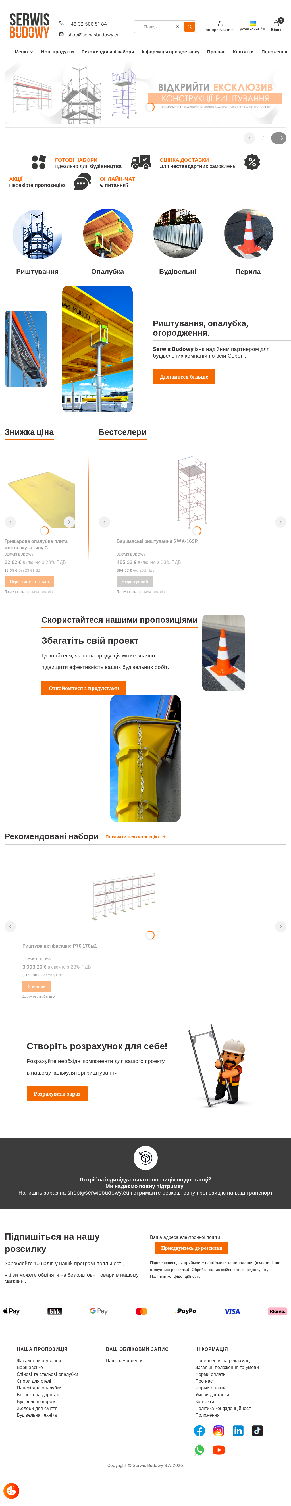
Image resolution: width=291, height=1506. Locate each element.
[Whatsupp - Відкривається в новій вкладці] (199, 1450)
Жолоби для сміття (37, 1408)
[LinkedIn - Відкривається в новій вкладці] (238, 1431)
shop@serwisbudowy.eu (93, 35)
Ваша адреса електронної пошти (185, 1237)
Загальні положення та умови (227, 1367)
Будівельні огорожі (37, 1401)
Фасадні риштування (39, 1360)
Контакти (204, 1401)
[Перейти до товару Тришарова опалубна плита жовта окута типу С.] (40, 492)
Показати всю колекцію (132, 837)
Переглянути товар (29, 581)
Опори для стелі (34, 1381)
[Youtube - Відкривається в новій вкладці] (219, 1450)
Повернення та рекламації (223, 1360)
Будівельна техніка (37, 1415)
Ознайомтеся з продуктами (84, 688)
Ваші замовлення (125, 1360)
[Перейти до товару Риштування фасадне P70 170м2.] (121, 897)
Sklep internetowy (139, 1497)
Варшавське (30, 1367)
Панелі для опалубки (39, 1388)
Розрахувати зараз (57, 1093)
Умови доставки (212, 1394)
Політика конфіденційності (223, 1408)
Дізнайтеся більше (184, 376)
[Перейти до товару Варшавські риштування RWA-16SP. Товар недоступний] (193, 492)
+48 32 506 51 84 (87, 24)
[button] (189, 27)
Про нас (204, 1381)
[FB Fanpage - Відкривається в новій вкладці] (199, 1431)
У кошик (36, 986)
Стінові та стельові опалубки (47, 1374)
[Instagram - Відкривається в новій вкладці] (219, 1431)
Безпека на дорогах (38, 1394)
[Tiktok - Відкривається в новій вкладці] (257, 1431)
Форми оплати (210, 1374)
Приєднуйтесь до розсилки (191, 1248)
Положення (207, 1415)
